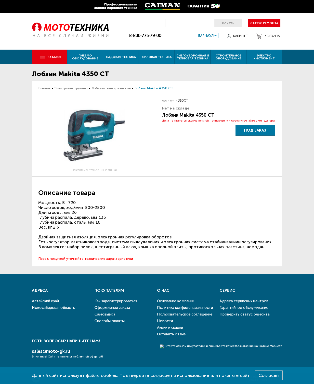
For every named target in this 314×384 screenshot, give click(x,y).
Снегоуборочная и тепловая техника (192, 57)
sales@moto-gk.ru (51, 351)
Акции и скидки (170, 327)
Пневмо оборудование (85, 57)
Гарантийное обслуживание (244, 307)
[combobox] (193, 35)
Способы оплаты (109, 321)
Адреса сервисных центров (244, 301)
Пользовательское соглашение (184, 314)
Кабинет (240, 36)
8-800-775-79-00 (145, 35)
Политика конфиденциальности (185, 307)
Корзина (272, 36)
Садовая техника (121, 57)
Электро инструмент (264, 57)
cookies (109, 375)
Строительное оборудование (228, 57)
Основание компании (175, 301)
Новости (165, 321)
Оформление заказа (112, 307)
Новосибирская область (53, 307)
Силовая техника (157, 57)
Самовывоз (104, 314)
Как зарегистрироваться (115, 301)
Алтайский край (45, 301)
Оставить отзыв (171, 334)
